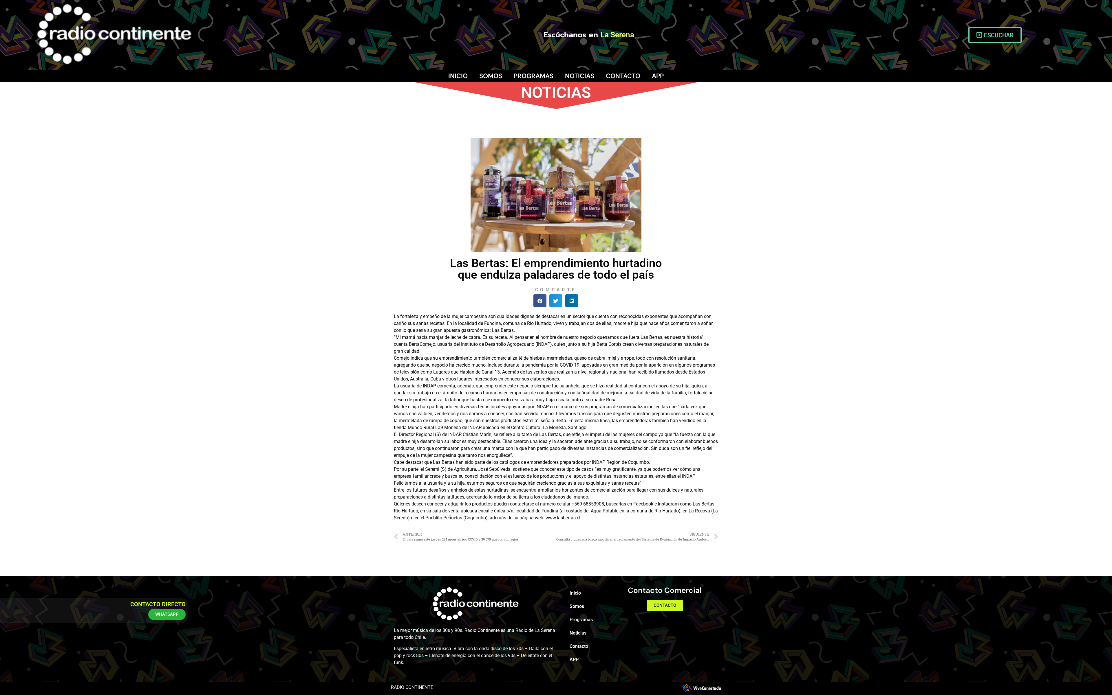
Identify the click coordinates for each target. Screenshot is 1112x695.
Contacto (623, 76)
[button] (539, 300)
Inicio (458, 76)
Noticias (579, 76)
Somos (490, 76)
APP (658, 76)
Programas (533, 76)
